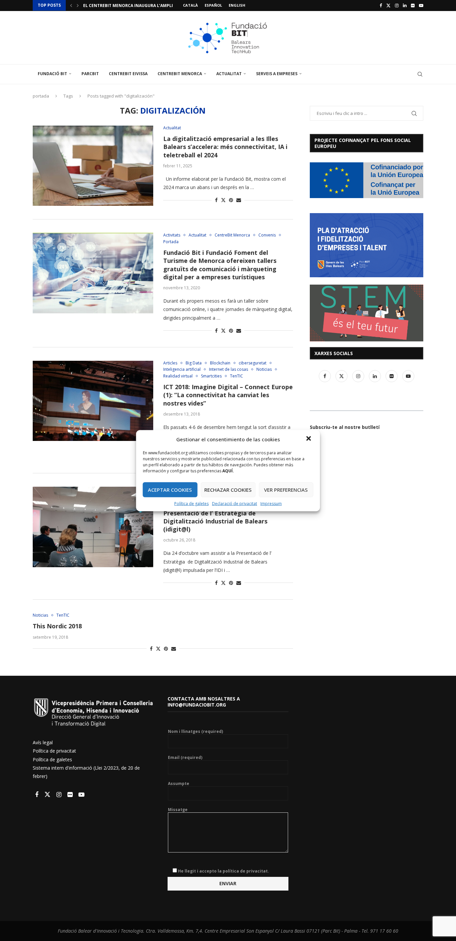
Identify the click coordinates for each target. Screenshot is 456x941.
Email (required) (185, 757)
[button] (309, 439)
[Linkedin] (405, 5)
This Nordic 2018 (57, 626)
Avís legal (43, 742)
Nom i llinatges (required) (195, 731)
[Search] (420, 74)
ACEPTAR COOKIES (170, 489)
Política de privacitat (54, 751)
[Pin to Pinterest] (231, 200)
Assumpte (178, 783)
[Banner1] (366, 180)
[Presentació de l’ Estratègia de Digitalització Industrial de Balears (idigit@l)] (93, 527)
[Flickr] (413, 5)
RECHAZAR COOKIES (228, 489)
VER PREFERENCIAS (286, 489)
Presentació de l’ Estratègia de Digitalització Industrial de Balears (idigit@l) (215, 521)
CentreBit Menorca (180, 73)
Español (213, 5)
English (237, 5)
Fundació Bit (52, 73)
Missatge (178, 809)
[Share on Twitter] (223, 200)
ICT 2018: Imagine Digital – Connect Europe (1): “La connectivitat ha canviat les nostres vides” (228, 395)
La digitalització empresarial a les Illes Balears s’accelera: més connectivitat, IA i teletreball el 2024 (225, 147)
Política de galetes (191, 503)
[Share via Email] (238, 200)
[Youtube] (421, 5)
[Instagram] (397, 5)
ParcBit (90, 73)
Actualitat (229, 73)
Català (190, 5)
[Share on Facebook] (216, 200)
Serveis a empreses (276, 73)
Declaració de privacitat (234, 503)
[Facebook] (381, 5)
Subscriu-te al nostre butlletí (345, 427)
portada (41, 96)
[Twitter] (388, 5)
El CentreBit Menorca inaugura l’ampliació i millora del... (150, 5)
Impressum (271, 503)
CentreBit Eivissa (128, 73)
